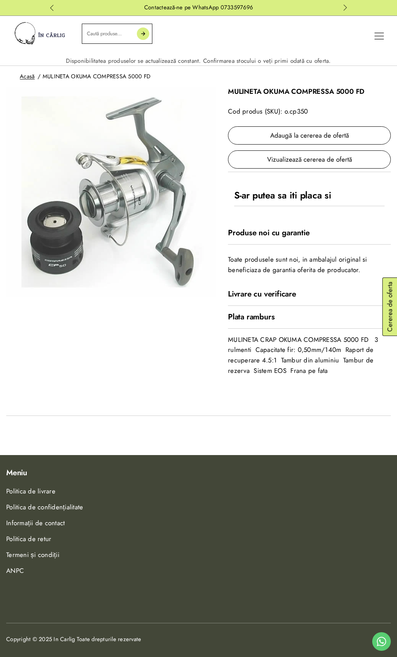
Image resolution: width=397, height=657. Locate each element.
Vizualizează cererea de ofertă (309, 159)
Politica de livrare (30, 491)
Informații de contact (35, 523)
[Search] (143, 34)
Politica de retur (28, 538)
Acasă (27, 76)
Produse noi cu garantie (268, 233)
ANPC (15, 570)
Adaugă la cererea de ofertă (309, 135)
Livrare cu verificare (262, 294)
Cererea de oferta (389, 307)
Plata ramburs (251, 317)
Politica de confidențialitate (44, 507)
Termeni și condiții (32, 554)
